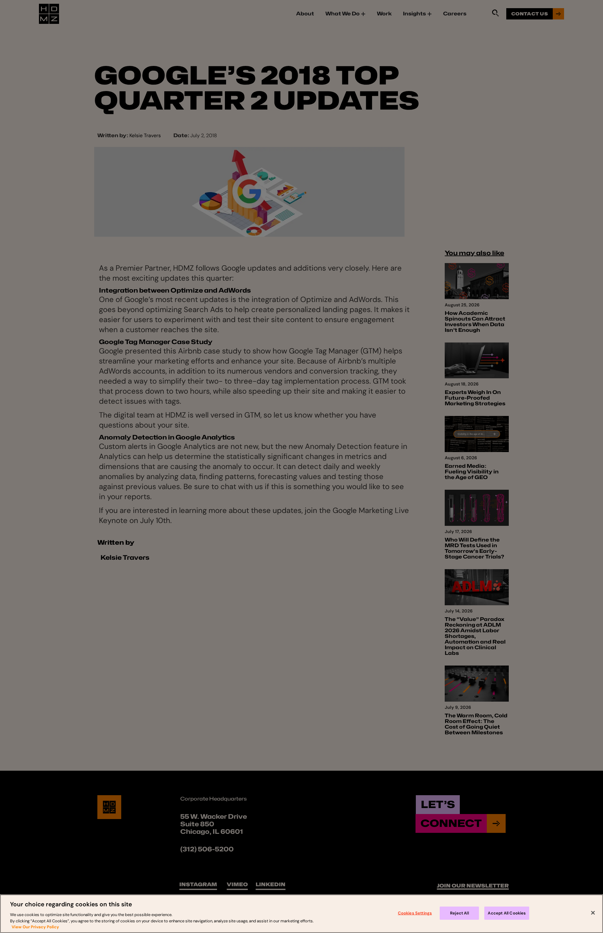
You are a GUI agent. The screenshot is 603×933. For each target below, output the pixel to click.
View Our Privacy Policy (35, 926)
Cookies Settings (415, 913)
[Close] (593, 913)
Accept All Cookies (507, 913)
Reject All (459, 913)
